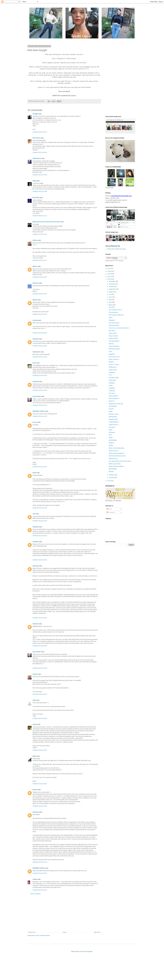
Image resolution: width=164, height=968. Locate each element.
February (112, 475)
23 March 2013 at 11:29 (40, 277)
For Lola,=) (112, 393)
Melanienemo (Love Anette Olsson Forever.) (46, 222)
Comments (111, 512)
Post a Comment (35, 894)
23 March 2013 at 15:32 (40, 535)
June (110, 297)
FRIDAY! (111, 443)
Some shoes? (113, 333)
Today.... (111, 385)
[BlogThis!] (54, 101)
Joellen (35, 879)
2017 (109, 268)
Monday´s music (114, 414)
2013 (109, 279)
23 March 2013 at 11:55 (40, 333)
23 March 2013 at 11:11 (40, 215)
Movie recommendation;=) (117, 453)
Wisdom (111, 362)
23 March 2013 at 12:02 (40, 346)
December (112, 281)
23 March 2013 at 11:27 (40, 260)
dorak (34, 473)
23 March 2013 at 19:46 (40, 806)
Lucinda (35, 320)
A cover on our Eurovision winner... (119, 328)
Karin (34, 363)
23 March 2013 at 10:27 (40, 132)
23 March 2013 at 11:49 (40, 314)
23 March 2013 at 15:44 (40, 618)
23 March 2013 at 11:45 (40, 294)
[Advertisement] (64, 913)
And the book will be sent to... (117, 456)
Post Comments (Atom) (43, 935)
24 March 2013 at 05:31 (40, 890)
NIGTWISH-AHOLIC (39, 411)
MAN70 (35, 300)
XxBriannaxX (37, 158)
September (112, 289)
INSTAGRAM (113, 406)
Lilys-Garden (37, 396)
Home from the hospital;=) (116, 466)
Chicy (110, 351)
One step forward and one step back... (120, 461)
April (110, 302)
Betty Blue (36, 197)
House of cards (113, 336)
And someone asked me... (117, 315)
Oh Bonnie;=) (113, 367)
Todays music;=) (114, 424)
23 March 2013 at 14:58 (40, 521)
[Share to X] (56, 101)
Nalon (34, 756)
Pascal (35, 422)
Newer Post (31, 932)
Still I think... (112, 330)
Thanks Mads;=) (113, 396)
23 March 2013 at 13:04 (40, 375)
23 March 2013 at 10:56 (40, 175)
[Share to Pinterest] (60, 101)
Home (64, 932)
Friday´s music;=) (114, 359)
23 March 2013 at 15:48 (40, 646)
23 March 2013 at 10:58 (40, 191)
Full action (112, 427)
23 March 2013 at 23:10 (40, 873)
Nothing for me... (114, 458)
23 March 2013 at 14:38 (40, 508)
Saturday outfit (113, 419)
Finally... (111, 445)
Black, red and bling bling (116, 448)
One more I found (114, 323)
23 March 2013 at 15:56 (40, 668)
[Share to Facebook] (58, 101)
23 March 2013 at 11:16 (40, 234)
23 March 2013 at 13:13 (40, 405)
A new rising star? (114, 346)
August (111, 292)
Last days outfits (113, 377)
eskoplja (35, 114)
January (111, 477)
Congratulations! (114, 422)
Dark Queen (36, 138)
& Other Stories (113, 338)
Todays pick (112, 380)
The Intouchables (114, 341)
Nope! (110, 430)
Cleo (34, 514)
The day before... (114, 312)
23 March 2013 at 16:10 (40, 694)
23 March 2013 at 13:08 (40, 390)
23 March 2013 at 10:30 (40, 152)
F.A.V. (110, 375)
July (110, 294)
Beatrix (35, 266)
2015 (109, 274)
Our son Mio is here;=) (115, 310)
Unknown (35, 339)
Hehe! (110, 317)
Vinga (34, 181)
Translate (120, 260)
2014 (109, 276)
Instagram (112, 320)
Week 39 (111, 401)
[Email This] (52, 101)
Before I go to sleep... (115, 464)
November (112, 284)
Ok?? (110, 435)
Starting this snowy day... (116, 404)
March (111, 305)
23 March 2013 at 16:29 (40, 718)
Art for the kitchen (114, 325)
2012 (109, 481)
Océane (35, 240)
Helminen (36, 283)
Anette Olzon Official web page (116, 249)
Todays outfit (112, 370)
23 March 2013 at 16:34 (40, 750)
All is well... (112, 307)
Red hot (111, 344)
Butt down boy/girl (114, 349)
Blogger (90, 951)
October (111, 286)
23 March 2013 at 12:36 (40, 357)
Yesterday (112, 390)
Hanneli (111, 409)
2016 (109, 271)
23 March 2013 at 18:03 (40, 784)
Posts (110, 509)
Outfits (111, 411)
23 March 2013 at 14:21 (40, 466)
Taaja (34, 700)
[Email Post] (48, 101)
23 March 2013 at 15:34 (40, 560)
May (110, 299)
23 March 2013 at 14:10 (40, 416)
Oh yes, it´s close (114, 364)
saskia (35, 724)
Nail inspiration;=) (114, 398)
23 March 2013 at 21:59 (40, 862)
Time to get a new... (114, 357)
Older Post (97, 932)
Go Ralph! (112, 432)
